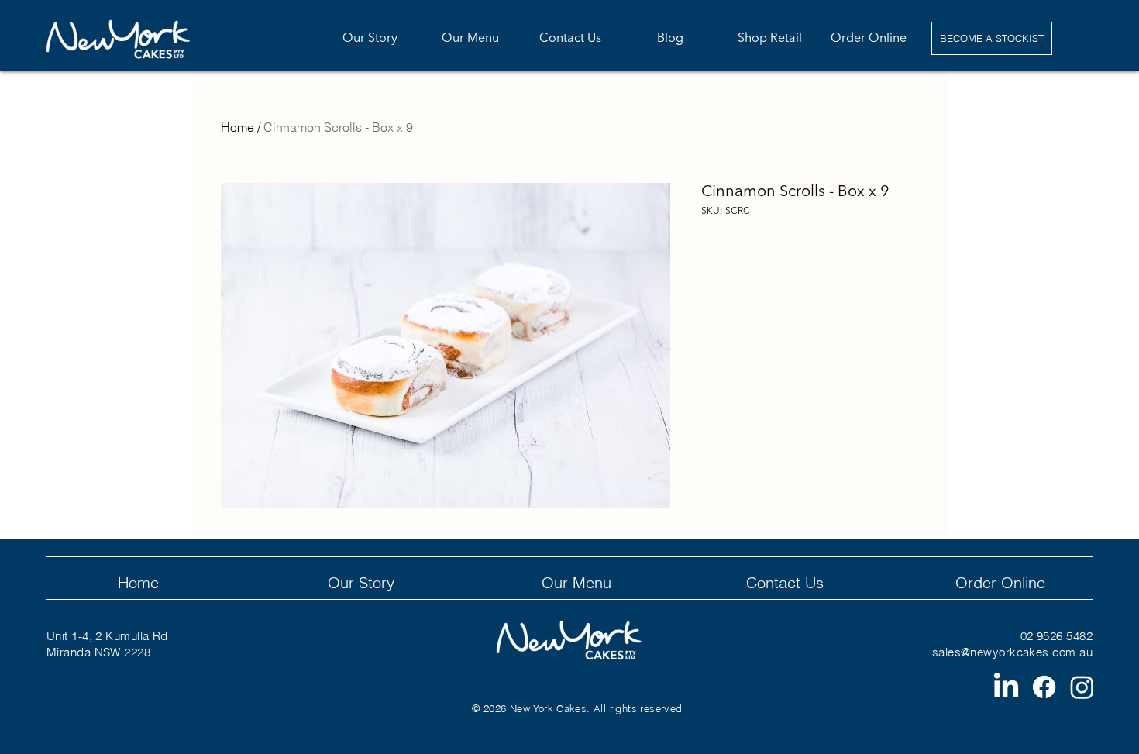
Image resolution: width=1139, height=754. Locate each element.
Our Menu (576, 582)
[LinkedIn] (1006, 687)
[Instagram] (1082, 687)
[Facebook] (1044, 687)
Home (237, 127)
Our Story (361, 582)
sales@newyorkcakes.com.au (1012, 652)
